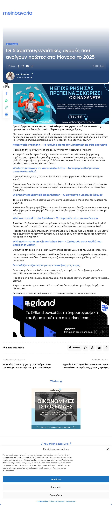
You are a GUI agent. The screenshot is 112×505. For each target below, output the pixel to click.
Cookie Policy (42, 501)
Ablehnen (56, 487)
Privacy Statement (57, 501)
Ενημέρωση (12, 44)
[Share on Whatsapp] (23, 66)
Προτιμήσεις (56, 495)
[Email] (27, 66)
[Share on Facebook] (18, 66)
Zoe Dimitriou (22, 74)
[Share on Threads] (92, 348)
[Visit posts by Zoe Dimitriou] (10, 76)
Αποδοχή (56, 479)
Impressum (70, 501)
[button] (107, 449)
